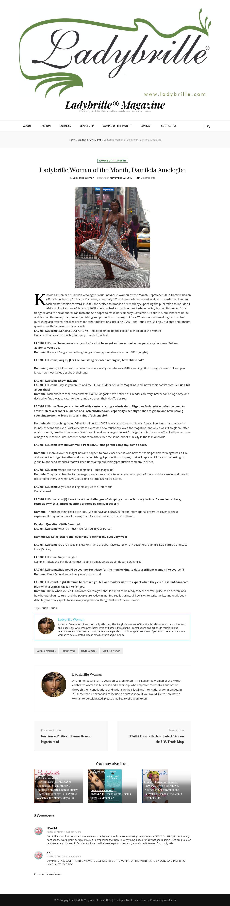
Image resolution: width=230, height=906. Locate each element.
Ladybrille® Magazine (115, 104)
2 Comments (148, 177)
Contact (146, 125)
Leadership (87, 125)
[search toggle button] (208, 126)
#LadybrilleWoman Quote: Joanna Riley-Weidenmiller (111, 796)
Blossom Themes (139, 900)
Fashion (46, 125)
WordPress (170, 900)
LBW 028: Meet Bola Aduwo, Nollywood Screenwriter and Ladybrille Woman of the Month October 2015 (163, 791)
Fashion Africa (68, 650)
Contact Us (168, 125)
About (27, 125)
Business (65, 125)
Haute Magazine (89, 650)
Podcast (149, 782)
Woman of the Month (117, 125)
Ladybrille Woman (83, 177)
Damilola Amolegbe (46, 650)
